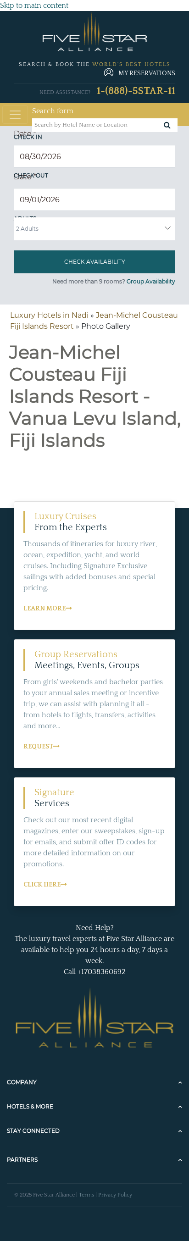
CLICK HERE (42, 884)
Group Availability (151, 281)
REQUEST (38, 746)
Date (25, 133)
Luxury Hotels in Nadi (49, 315)
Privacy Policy (115, 1195)
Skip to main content (34, 5)
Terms (86, 1195)
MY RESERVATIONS (146, 73)
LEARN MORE (44, 608)
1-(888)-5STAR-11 (136, 91)
